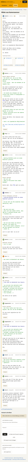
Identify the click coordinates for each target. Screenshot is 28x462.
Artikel (10, 5)
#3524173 (23, 390)
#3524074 (23, 321)
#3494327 (23, 192)
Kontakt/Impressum (9, 458)
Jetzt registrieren (7, 452)
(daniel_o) (11, 16)
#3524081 (23, 355)
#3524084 (23, 376)
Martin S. (7, 73)
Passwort (4, 427)
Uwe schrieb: (6, 280)
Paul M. (6, 355)
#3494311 (23, 155)
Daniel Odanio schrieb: (9, 76)
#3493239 (4, 18)
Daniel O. (7, 16)
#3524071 (23, 303)
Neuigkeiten (4, 5)
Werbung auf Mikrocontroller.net (19, 459)
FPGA (4, 100)
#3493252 (23, 73)
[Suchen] (21, 2)
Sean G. (6, 390)
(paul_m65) (11, 355)
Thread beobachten (7, 409)
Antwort (5, 69)
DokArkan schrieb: (7, 242)
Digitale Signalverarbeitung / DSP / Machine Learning (11, 9)
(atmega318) (11, 390)
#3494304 (23, 133)
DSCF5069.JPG (6, 65)
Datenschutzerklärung (18, 458)
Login (25, 1)
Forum (15, 5)
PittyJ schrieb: (7, 177)
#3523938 (23, 256)
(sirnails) (10, 73)
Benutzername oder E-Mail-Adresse (10, 422)
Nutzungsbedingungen (7, 459)
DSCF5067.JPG (18, 65)
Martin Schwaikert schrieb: (10, 195)
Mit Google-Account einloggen (10, 440)
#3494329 (23, 239)
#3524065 (23, 277)
